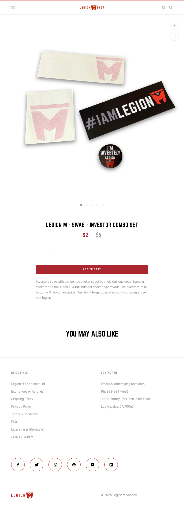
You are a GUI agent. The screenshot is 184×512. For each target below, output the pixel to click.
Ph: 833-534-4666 (114, 392)
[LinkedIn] (111, 464)
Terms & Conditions (25, 414)
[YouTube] (92, 464)
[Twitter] (36, 464)
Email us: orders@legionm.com (123, 384)
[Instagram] (55, 464)
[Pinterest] (74, 464)
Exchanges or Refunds (27, 392)
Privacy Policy (21, 407)
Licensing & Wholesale (27, 429)
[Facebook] (18, 464)
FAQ (14, 422)
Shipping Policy (22, 399)
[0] (163, 7)
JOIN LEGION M (22, 437)
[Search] (171, 7)
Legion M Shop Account (28, 384)
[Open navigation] (13, 7)
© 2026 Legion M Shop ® (119, 495)
